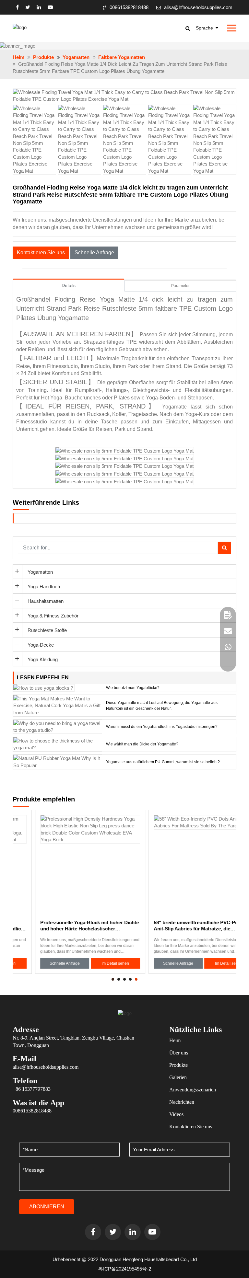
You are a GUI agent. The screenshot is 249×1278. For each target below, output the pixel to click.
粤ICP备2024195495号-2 (124, 1269)
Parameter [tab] (180, 285)
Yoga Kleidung (43, 659)
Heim (18, 57)
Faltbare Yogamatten (121, 57)
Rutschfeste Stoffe (47, 630)
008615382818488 (129, 7)
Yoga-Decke (41, 645)
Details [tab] (69, 285)
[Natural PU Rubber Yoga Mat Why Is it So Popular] (57, 761)
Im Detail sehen (93, 963)
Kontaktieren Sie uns (41, 252)
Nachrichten (181, 1102)
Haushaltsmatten (46, 601)
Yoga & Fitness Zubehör (53, 615)
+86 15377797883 (32, 1089)
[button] (227, 93)
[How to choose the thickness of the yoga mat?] (57, 743)
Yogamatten (76, 57)
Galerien (178, 1077)
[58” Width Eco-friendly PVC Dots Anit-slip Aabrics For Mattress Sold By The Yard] (181, 865)
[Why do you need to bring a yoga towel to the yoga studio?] (57, 726)
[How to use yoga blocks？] (44, 687)
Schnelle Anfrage (94, 252)
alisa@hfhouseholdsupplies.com (198, 7)
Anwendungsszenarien (192, 1089)
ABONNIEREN (46, 1206)
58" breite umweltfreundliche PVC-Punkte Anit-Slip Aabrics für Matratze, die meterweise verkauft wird (178, 926)
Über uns (178, 1052)
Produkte (43, 57)
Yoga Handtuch (44, 586)
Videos (176, 1114)
